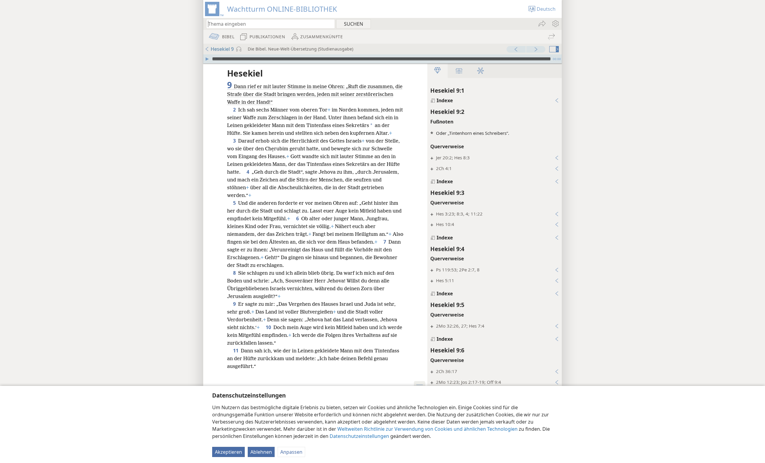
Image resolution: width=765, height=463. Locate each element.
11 (236, 350)
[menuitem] (555, 23)
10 (269, 327)
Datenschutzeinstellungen (359, 436)
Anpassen (291, 452)
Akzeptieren (228, 452)
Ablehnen (261, 452)
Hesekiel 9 (222, 49)
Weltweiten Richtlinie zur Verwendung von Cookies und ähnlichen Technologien (427, 429)
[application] (382, 58)
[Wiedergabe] (207, 58)
